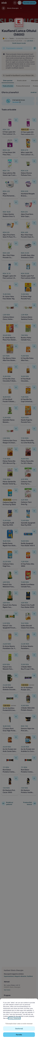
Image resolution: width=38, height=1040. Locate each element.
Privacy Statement (14, 1018)
